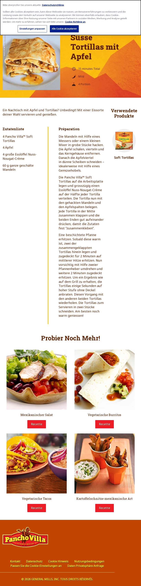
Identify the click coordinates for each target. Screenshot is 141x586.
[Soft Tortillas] (124, 141)
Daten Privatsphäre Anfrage (85, 566)
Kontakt (15, 561)
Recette (36, 424)
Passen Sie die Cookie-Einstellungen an (36, 566)
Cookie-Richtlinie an (75, 21)
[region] (70, 17)
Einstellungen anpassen (32, 28)
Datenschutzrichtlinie (53, 5)
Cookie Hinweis (58, 561)
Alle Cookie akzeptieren (64, 28)
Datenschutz (34, 561)
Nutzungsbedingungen (89, 561)
